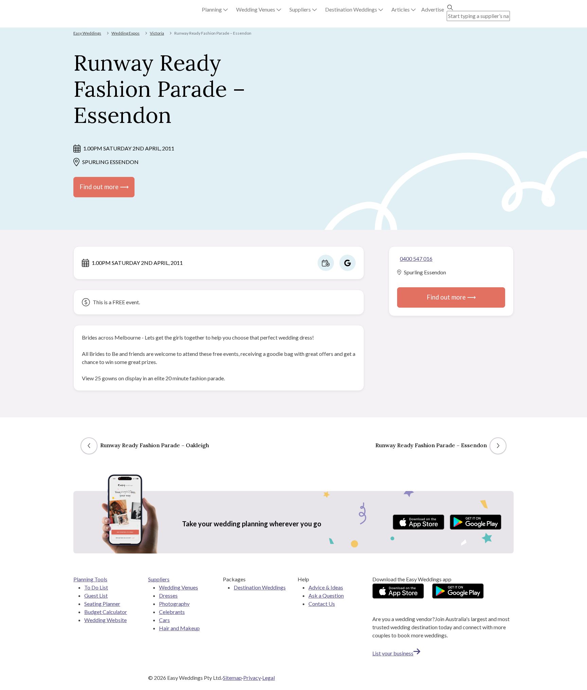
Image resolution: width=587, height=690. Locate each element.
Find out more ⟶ (104, 186)
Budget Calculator (105, 612)
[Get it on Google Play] (475, 522)
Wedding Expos (125, 33)
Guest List (96, 595)
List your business (392, 653)
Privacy (252, 677)
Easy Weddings (87, 33)
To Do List (96, 587)
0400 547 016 (416, 258)
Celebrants (172, 612)
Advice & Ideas (325, 587)
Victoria (157, 33)
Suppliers (159, 579)
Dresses (168, 595)
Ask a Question (326, 595)
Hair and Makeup (179, 628)
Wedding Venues (178, 587)
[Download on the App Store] (418, 522)
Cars (164, 620)
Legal (268, 677)
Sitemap (232, 677)
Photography (174, 603)
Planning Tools (90, 579)
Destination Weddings (260, 587)
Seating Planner (102, 603)
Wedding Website (105, 620)
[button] (215, 9)
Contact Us (321, 603)
